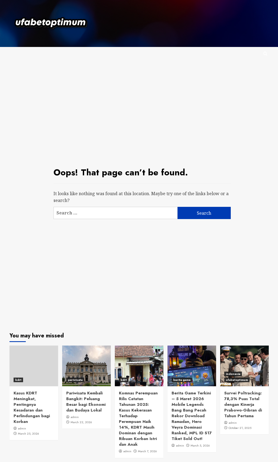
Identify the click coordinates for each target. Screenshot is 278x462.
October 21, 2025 (240, 428)
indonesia (233, 374)
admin (22, 428)
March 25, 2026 (28, 433)
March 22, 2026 (81, 422)
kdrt (18, 380)
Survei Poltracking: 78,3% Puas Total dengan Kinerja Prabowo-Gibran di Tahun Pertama (243, 404)
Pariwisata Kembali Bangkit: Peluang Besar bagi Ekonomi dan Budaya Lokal (86, 401)
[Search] (265, 54)
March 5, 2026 (200, 445)
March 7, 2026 (147, 451)
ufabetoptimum (237, 380)
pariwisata (75, 380)
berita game (182, 380)
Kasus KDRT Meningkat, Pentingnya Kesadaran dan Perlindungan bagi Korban (32, 407)
